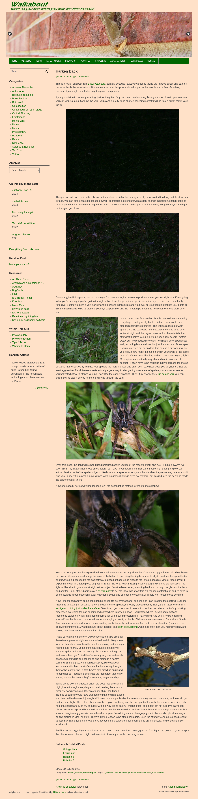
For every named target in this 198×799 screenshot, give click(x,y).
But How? (17, 102)
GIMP (15, 294)
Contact (151, 61)
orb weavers (121, 773)
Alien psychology (177, 786)
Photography (89, 773)
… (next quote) (41, 388)
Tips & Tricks (19, 342)
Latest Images (53, 61)
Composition (19, 106)
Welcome (26, 61)
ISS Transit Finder (22, 297)
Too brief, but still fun (23, 223)
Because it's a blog (22, 95)
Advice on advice (67, 786)
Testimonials (136, 61)
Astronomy (18, 91)
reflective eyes (144, 773)
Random (17, 135)
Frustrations (18, 117)
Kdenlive (17, 301)
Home (14, 61)
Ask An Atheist (117, 61)
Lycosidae (109, 773)
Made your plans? (19, 264)
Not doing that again (23, 212)
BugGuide (17, 290)
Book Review (19, 98)
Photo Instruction (21, 338)
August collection (21, 234)
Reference (18, 143)
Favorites (85, 61)
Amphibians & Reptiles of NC (28, 283)
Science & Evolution (23, 146)
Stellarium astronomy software (28, 320)
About (39, 61)
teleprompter (105, 591)
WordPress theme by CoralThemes (174, 792)
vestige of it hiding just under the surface (78, 608)
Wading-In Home (21, 346)
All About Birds (20, 279)
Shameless (100, 61)
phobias (132, 773)
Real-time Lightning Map (25, 316)
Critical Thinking (21, 113)
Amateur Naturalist (22, 87)
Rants (15, 139)
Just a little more (21, 201)
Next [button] (188, 34)
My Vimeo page (20, 309)
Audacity (17, 286)
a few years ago (96, 83)
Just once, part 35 (22, 190)
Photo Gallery (19, 335)
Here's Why (18, 120)
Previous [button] (10, 34)
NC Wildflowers (20, 312)
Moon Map (18, 305)
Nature (78, 773)
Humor (71, 773)
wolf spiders (158, 773)
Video (15, 154)
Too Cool (17, 150)
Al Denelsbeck (82, 76)
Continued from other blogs (27, 109)
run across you (166, 374)
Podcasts (70, 61)
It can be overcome (127, 627)
